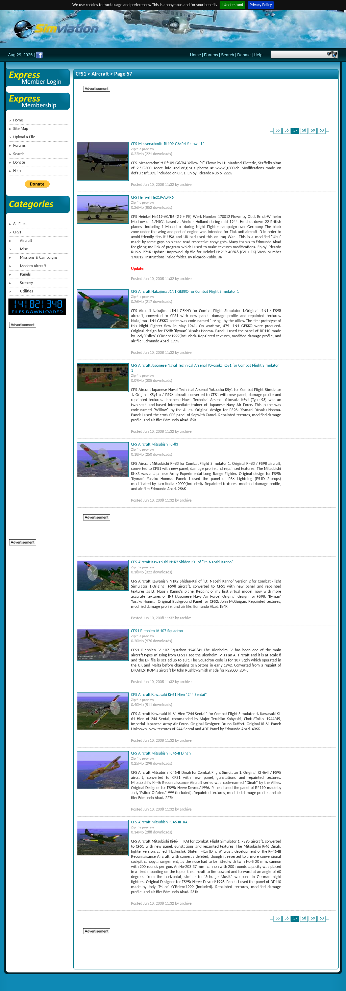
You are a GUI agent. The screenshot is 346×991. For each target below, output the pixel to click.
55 (278, 131)
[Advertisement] (36, 430)
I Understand (232, 5)
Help (258, 55)
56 (287, 131)
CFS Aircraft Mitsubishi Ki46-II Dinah (161, 754)
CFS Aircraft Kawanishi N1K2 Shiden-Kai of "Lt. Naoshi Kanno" (182, 562)
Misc (24, 249)
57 (295, 131)
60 (322, 131)
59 (313, 131)
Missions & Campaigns (38, 258)
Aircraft (26, 241)
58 (304, 131)
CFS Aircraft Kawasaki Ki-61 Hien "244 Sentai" (169, 695)
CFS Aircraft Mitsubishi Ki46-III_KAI (160, 822)
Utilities (26, 291)
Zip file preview (142, 149)
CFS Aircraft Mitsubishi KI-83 (154, 445)
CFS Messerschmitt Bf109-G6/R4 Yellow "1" (167, 144)
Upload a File (24, 137)
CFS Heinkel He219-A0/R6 (152, 198)
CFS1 (17, 232)
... (271, 131)
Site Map (20, 129)
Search (227, 55)
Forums (211, 55)
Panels (25, 275)
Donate (244, 55)
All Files (19, 224)
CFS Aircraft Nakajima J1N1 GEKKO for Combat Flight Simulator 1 (185, 292)
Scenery (26, 283)
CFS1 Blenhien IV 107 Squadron (157, 631)
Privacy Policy (261, 5)
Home (195, 55)
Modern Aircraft (33, 266)
